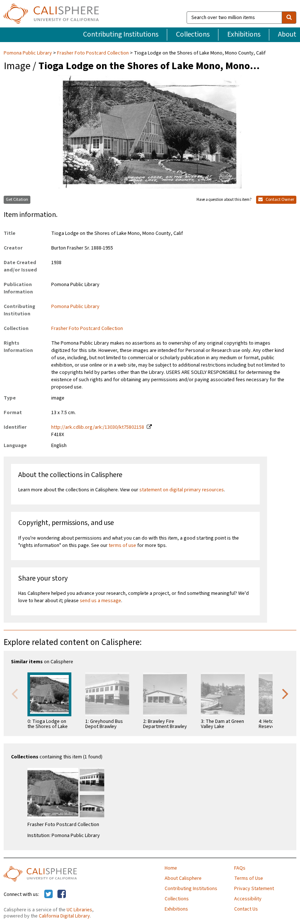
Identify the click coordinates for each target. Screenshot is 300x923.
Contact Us (246, 909)
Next (285, 693)
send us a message (100, 600)
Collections (193, 34)
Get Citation (17, 199)
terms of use (122, 545)
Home (171, 868)
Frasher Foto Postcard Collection (93, 53)
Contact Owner (279, 199)
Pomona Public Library (28, 53)
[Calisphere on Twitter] (48, 894)
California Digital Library (64, 916)
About (287, 34)
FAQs (239, 868)
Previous (14, 693)
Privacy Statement (254, 888)
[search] (289, 17)
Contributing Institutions (120, 34)
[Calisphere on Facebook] (61, 894)
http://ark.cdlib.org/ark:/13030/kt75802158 (97, 427)
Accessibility (248, 898)
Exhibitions (243, 34)
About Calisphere (183, 878)
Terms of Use (248, 878)
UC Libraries (79, 909)
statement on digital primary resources (181, 490)
